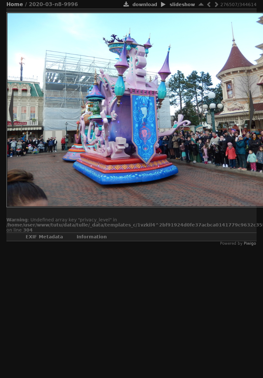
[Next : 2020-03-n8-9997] (216, 4)
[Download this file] (126, 4)
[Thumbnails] (201, 4)
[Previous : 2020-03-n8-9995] (209, 4)
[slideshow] (163, 4)
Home (14, 4)
